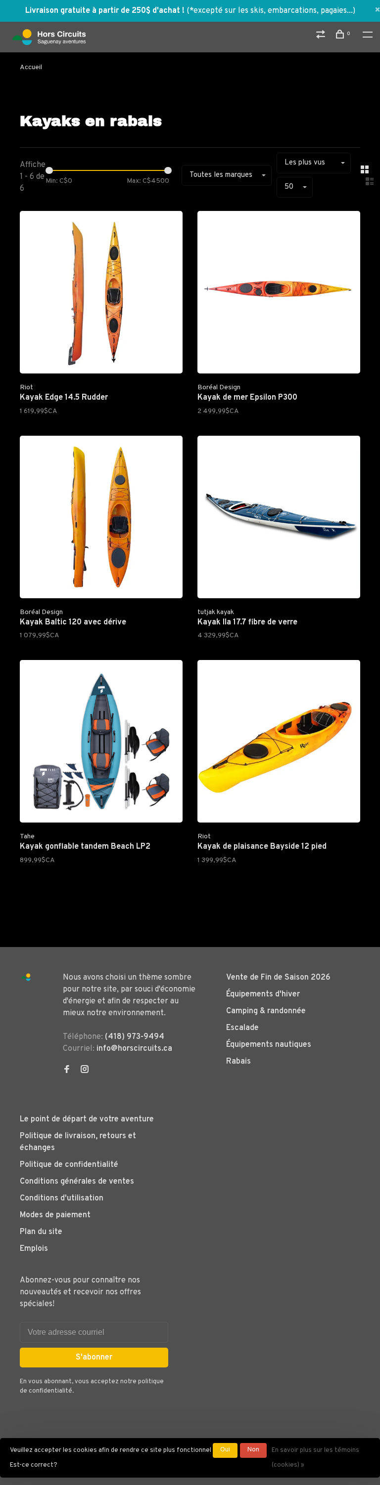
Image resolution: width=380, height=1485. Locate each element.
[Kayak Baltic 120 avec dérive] (101, 519)
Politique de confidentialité (69, 1165)
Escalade (242, 1028)
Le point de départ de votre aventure (87, 1119)
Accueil (31, 67)
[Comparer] (322, 36)
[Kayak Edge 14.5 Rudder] (101, 294)
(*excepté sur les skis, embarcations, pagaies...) (271, 11)
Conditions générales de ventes (77, 1182)
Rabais (238, 1062)
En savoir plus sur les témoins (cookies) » (315, 1457)
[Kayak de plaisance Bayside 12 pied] (278, 743)
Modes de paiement (55, 1215)
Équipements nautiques (268, 1045)
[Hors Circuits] (26, 977)
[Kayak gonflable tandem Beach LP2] (101, 743)
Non (253, 1450)
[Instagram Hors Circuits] (85, 1070)
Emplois (34, 1249)
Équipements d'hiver (263, 994)
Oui (225, 1450)
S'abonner (94, 1357)
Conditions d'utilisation (61, 1198)
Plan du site (41, 1232)
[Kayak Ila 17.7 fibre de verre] (278, 519)
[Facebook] (67, 1070)
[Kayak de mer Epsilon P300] (278, 294)
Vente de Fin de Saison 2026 (278, 978)
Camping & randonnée (266, 1011)
